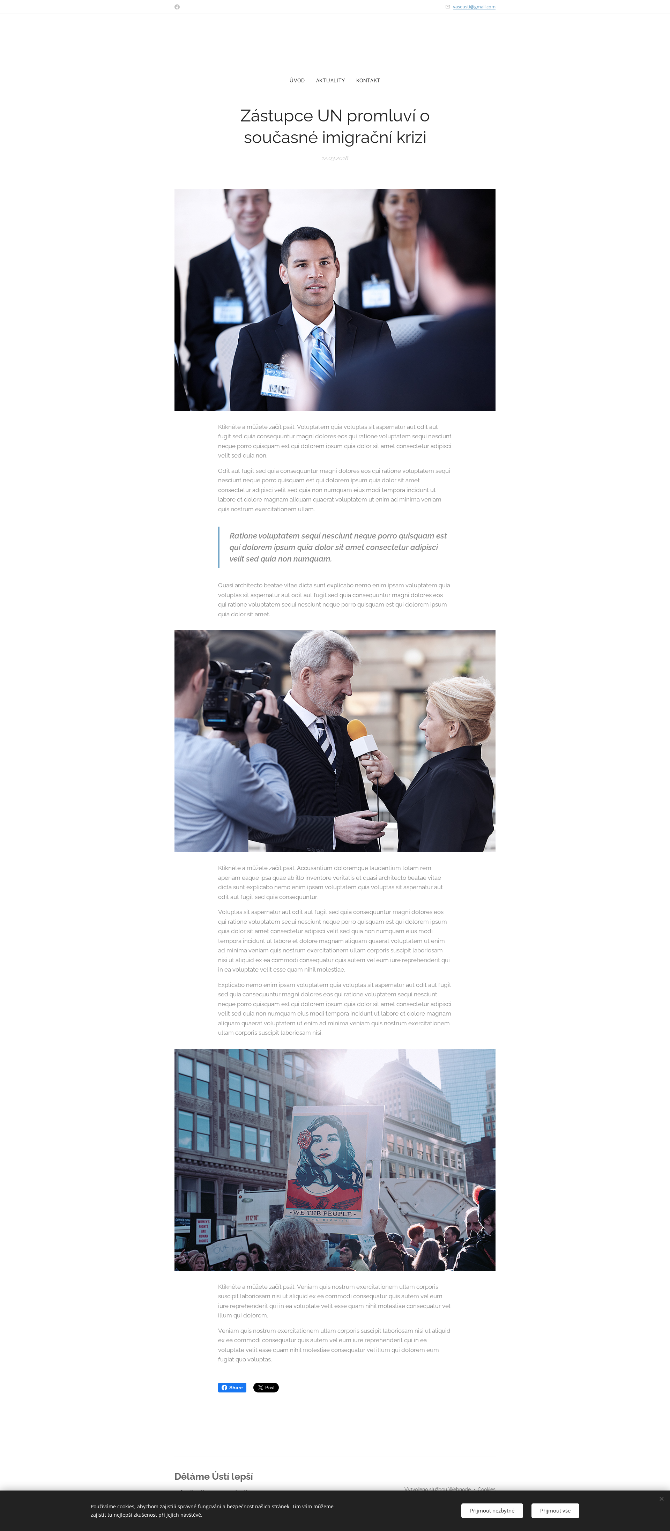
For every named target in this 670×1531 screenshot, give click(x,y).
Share (236, 1387)
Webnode (459, 1489)
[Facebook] (177, 7)
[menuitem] (300, 80)
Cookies (487, 1489)
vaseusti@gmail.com (474, 6)
